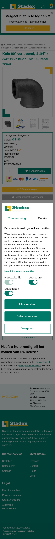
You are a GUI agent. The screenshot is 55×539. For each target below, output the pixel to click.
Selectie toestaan (27, 316)
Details (42, 218)
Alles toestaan (28, 304)
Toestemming (17, 218)
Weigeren (27, 328)
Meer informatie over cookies (19, 271)
